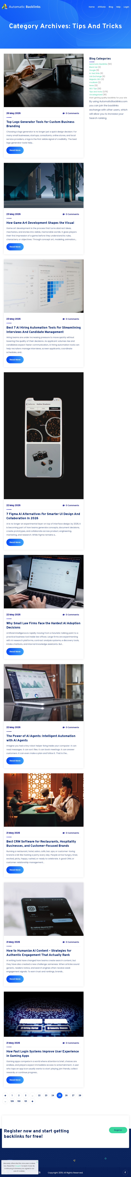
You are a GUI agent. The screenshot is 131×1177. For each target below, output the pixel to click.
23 (46, 1095)
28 (80, 1095)
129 (12, 1101)
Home (92, 7)
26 (66, 1095)
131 (25, 1101)
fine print (18, 1166)
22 (39, 1095)
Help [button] (118, 7)
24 (53, 1095)
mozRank (93, 82)
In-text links (94, 73)
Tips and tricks (95, 91)
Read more (15, 150)
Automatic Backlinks (98, 64)
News (91, 85)
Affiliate (102, 7)
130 (18, 1101)
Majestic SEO (95, 79)
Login (126, 7)
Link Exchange (95, 76)
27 (73, 1095)
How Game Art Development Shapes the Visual (40, 223)
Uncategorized (95, 94)
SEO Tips (93, 88)
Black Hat (93, 67)
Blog (111, 7)
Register (118, 1130)
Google (92, 70)
